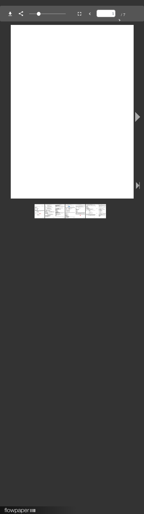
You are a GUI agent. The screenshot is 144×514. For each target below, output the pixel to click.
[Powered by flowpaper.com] (20, 508)
